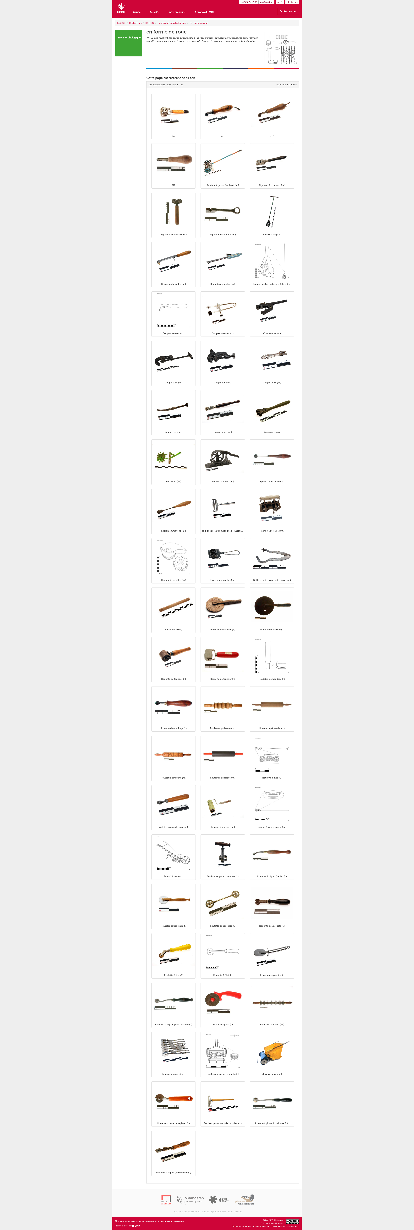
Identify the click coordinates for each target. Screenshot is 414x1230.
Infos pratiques (177, 12)
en (296, 2)
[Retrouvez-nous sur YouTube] (138, 1226)
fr (292, 2)
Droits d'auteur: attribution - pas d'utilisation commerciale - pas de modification (265, 1226)
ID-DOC (149, 23)
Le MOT (121, 23)
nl (288, 2)
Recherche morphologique (172, 23)
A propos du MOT (204, 12)
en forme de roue (199, 23)
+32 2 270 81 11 (248, 2)
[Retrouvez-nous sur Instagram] (136, 1226)
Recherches (290, 11)
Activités (154, 12)
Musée (137, 12)
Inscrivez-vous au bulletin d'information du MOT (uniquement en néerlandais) (150, 1221)
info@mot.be (266, 2)
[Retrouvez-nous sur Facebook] (133, 1226)
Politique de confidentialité (272, 1223)
